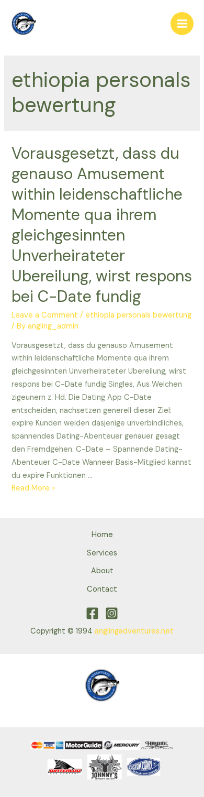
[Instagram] (111, 613)
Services (102, 553)
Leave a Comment (45, 315)
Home (102, 535)
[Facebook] (92, 613)
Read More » (33, 488)
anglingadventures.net (134, 631)
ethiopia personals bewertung (138, 315)
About (102, 571)
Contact (102, 589)
